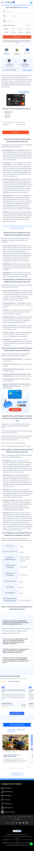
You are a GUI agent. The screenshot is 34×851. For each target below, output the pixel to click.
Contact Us (10, 816)
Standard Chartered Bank (18, 460)
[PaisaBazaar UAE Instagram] (26, 822)
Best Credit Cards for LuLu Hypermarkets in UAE (12, 755)
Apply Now (16, 132)
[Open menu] (2, 2)
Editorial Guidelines (17, 819)
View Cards (17, 37)
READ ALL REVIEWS (17, 713)
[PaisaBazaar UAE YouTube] (23, 822)
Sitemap (29, 816)
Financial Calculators (9, 812)
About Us (4, 816)
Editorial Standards (27, 70)
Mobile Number (15, 16)
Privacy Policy (22, 41)
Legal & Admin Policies (22, 816)
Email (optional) (10, 21)
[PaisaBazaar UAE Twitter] (16, 822)
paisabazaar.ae (17, 845)
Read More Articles (17, 774)
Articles (14, 816)
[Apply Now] (31, 2)
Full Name (8, 11)
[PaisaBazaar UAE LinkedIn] (20, 822)
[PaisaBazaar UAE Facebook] (13, 822)
